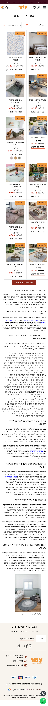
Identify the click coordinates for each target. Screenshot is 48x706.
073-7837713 (43, 693)
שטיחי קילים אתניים (30, 320)
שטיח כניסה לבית (36, 451)
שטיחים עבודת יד (17, 387)
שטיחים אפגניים (12, 389)
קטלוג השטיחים (11, 477)
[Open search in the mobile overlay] (7, 7)
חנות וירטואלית (35, 689)
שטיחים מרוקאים (36, 392)
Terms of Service (26, 697)
